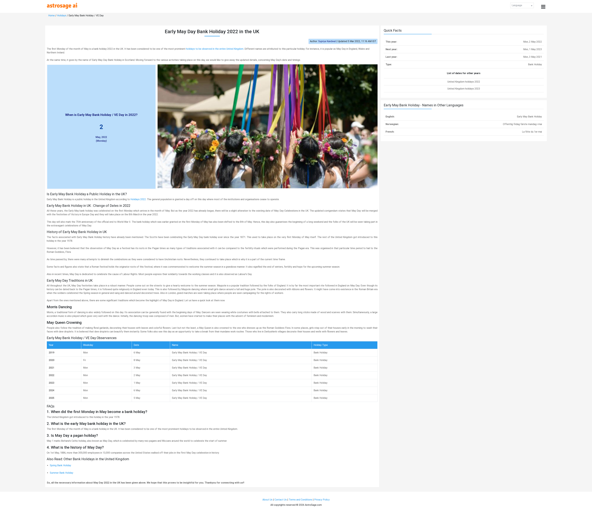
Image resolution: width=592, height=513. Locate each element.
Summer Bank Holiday (61, 472)
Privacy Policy (322, 499)
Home (51, 15)
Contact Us (280, 499)
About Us (267, 499)
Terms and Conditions (300, 499)
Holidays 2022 (138, 199)
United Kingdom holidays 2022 (463, 81)
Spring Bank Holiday (60, 465)
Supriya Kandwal (327, 41)
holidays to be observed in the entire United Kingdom (214, 48)
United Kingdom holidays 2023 (463, 88)
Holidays (61, 15)
